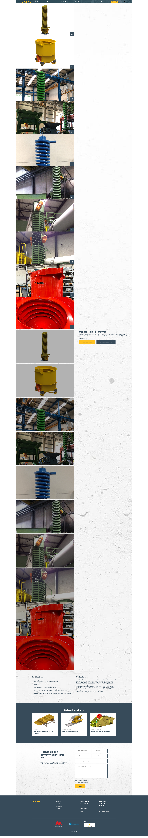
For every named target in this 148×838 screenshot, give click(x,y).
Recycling (86, 328)
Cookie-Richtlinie (102, 813)
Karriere (58, 808)
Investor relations (84, 815)
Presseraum (82, 805)
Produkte (37, 1)
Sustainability (77, 1)
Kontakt (114, 1)
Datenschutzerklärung (83, 782)
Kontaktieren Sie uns (87, 342)
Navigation (58, 801)
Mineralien (81, 328)
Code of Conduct (84, 808)
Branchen (49, 1)
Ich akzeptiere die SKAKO (83, 781)
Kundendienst (62, 1)
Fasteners (91, 328)
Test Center (90, 1)
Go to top (73, 831)
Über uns (103, 1)
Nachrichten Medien (84, 801)
